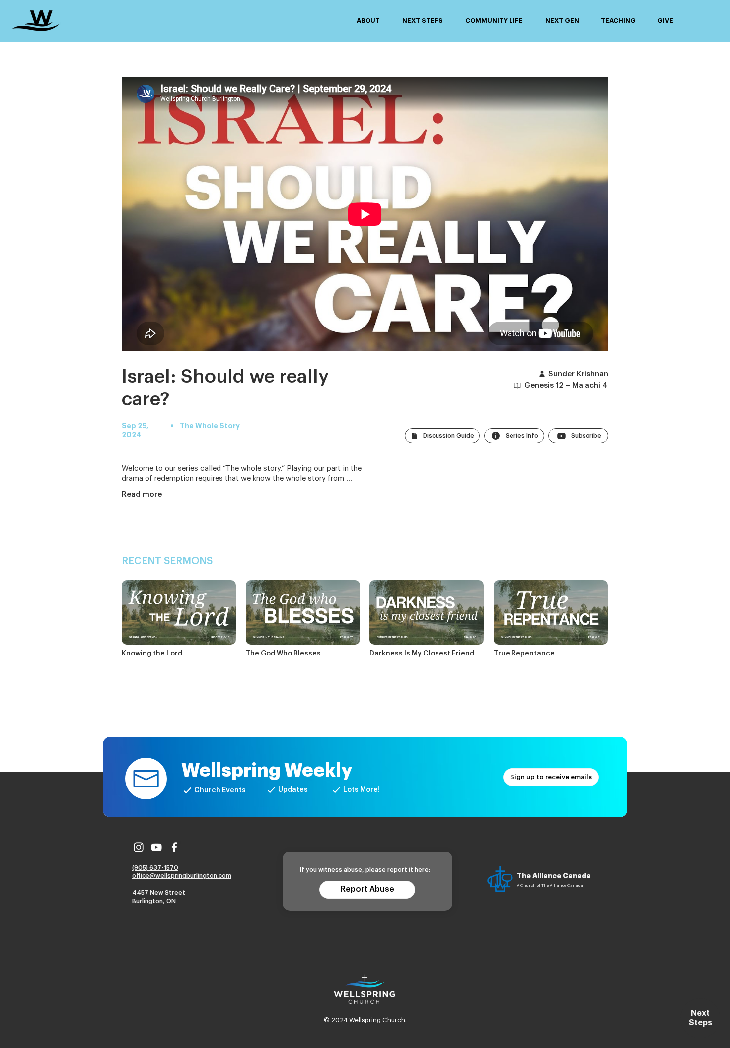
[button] (368, 21)
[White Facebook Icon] (174, 847)
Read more (142, 494)
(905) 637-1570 (155, 868)
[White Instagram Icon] (138, 847)
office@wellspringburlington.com (181, 876)
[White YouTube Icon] (156, 847)
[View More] (179, 619)
